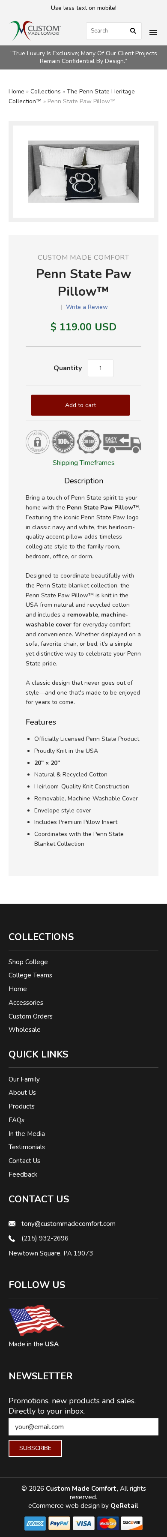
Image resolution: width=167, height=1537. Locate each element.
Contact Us (24, 1160)
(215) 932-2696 (45, 1238)
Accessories (26, 1002)
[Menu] (153, 33)
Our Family (24, 1079)
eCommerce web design (64, 1505)
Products (22, 1106)
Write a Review (87, 307)
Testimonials (27, 1147)
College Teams (30, 975)
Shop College (28, 962)
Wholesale (25, 1029)
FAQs (16, 1120)
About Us (22, 1092)
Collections (45, 91)
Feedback (23, 1174)
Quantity (68, 368)
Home (16, 91)
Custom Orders (31, 1016)
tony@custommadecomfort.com (68, 1223)
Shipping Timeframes (84, 462)
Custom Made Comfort (83, 257)
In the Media (27, 1134)
